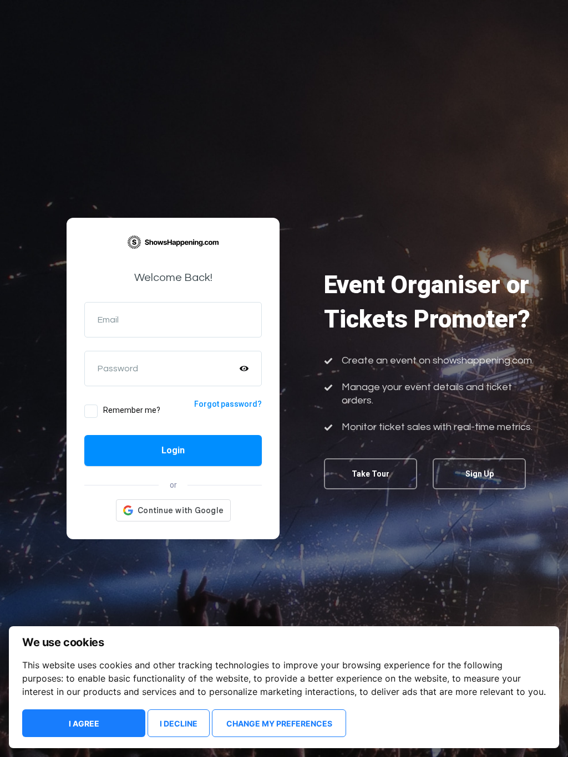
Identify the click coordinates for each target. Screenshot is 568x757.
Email (108, 319)
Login (173, 450)
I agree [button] (84, 723)
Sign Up (479, 473)
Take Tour (370, 473)
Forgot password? (228, 404)
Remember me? (131, 410)
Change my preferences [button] (279, 723)
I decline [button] (178, 723)
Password (118, 368)
